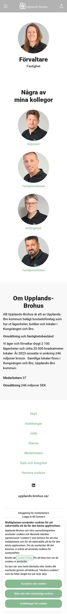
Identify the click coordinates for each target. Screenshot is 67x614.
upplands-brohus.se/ (33, 496)
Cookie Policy (24, 557)
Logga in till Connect (33, 516)
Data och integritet (33, 463)
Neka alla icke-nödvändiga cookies (33, 593)
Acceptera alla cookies (33, 583)
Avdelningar (33, 423)
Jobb (33, 433)
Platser (34, 443)
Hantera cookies (33, 473)
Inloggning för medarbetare (33, 513)
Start (33, 414)
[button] (61, 6)
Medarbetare (33, 453)
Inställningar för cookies (33, 603)
